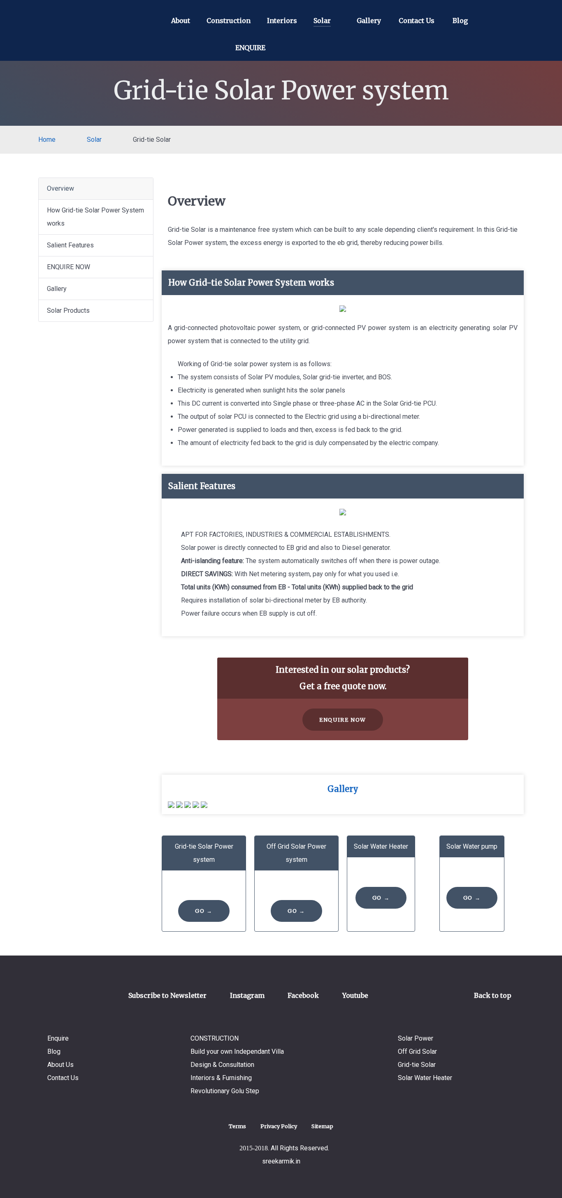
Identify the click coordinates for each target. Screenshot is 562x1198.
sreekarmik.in (281, 1161)
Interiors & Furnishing (221, 1078)
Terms (237, 1126)
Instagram (247, 995)
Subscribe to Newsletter (167, 995)
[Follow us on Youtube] (331, 49)
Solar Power (415, 1038)
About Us (60, 1065)
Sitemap (322, 1126)
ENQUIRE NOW (68, 267)
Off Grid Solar (417, 1051)
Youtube (355, 995)
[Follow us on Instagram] (284, 49)
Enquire (58, 1038)
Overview (60, 188)
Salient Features (70, 245)
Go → (203, 910)
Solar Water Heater (425, 1078)
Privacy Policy (278, 1126)
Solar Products (68, 310)
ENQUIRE (250, 48)
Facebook (303, 995)
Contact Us (63, 1078)
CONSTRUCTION (214, 1038)
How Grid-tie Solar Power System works (95, 216)
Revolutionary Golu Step (224, 1091)
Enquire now (342, 719)
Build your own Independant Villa (237, 1051)
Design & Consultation (222, 1065)
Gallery (57, 289)
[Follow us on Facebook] (308, 49)
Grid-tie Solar (417, 1065)
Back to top (493, 995)
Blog (53, 1051)
